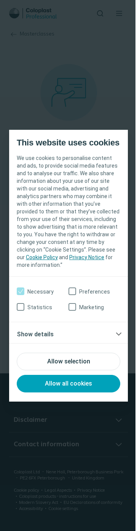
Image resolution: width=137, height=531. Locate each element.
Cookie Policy (42, 257)
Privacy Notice (86, 257)
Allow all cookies (68, 383)
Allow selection (68, 361)
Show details (35, 334)
